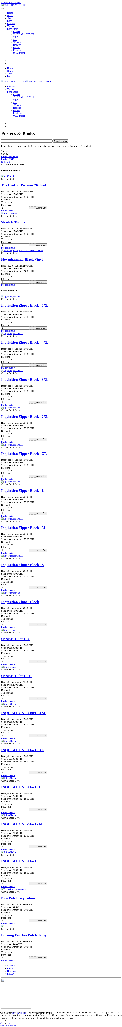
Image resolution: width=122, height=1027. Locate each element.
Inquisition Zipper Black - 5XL (25, 305)
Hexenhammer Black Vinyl (22, 259)
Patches (16, 31)
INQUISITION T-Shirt (18, 861)
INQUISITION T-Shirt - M (21, 824)
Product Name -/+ (9, 156)
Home (10, 13)
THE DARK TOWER (24, 34)
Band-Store (12, 29)
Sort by (9, 156)
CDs (15, 39)
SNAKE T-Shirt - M (16, 676)
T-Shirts (17, 42)
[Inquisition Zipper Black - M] (12, 518)
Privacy (10, 973)
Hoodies (17, 45)
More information (8, 1025)
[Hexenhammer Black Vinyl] (22, 250)
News (10, 15)
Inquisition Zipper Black (20, 602)
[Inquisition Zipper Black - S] (12, 556)
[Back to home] (13, 5)
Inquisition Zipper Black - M (23, 528)
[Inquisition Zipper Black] (12, 593)
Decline (7, 1023)
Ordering (5, 162)
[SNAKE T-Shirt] (9, 213)
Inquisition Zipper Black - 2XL (25, 417)
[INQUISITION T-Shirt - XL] (10, 741)
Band (9, 21)
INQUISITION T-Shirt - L (21, 787)
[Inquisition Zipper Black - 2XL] (12, 407)
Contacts (11, 965)
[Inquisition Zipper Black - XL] (12, 444)
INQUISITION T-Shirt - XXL (23, 713)
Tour (9, 18)
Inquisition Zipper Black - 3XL (25, 379)
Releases (11, 23)
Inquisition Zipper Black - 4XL (25, 342)
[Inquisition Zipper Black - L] (12, 481)
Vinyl (15, 37)
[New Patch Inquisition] (13, 889)
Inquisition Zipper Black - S (22, 565)
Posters (16, 47)
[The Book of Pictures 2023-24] (7, 176)
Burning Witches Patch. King (23, 935)
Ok (1, 1023)
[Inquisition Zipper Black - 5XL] (12, 296)
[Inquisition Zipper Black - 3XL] (12, 370)
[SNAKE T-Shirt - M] (9, 667)
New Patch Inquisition (18, 898)
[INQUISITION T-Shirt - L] (10, 778)
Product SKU (7, 159)
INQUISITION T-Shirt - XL (22, 750)
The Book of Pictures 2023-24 (23, 185)
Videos (10, 26)
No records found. (10, 164)
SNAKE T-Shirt (13, 222)
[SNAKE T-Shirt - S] (9, 630)
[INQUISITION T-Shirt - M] (10, 815)
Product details (8, 210)
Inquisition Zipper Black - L (22, 491)
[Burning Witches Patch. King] (4, 926)
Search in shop (60, 141)
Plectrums (17, 50)
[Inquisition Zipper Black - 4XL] (12, 333)
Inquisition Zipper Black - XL (24, 454)
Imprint (10, 968)
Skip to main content (11, 2)
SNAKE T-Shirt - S (15, 639)
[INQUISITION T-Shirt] (10, 852)
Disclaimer (12, 971)
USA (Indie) (19, 53)
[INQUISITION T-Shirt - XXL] (10, 704)
